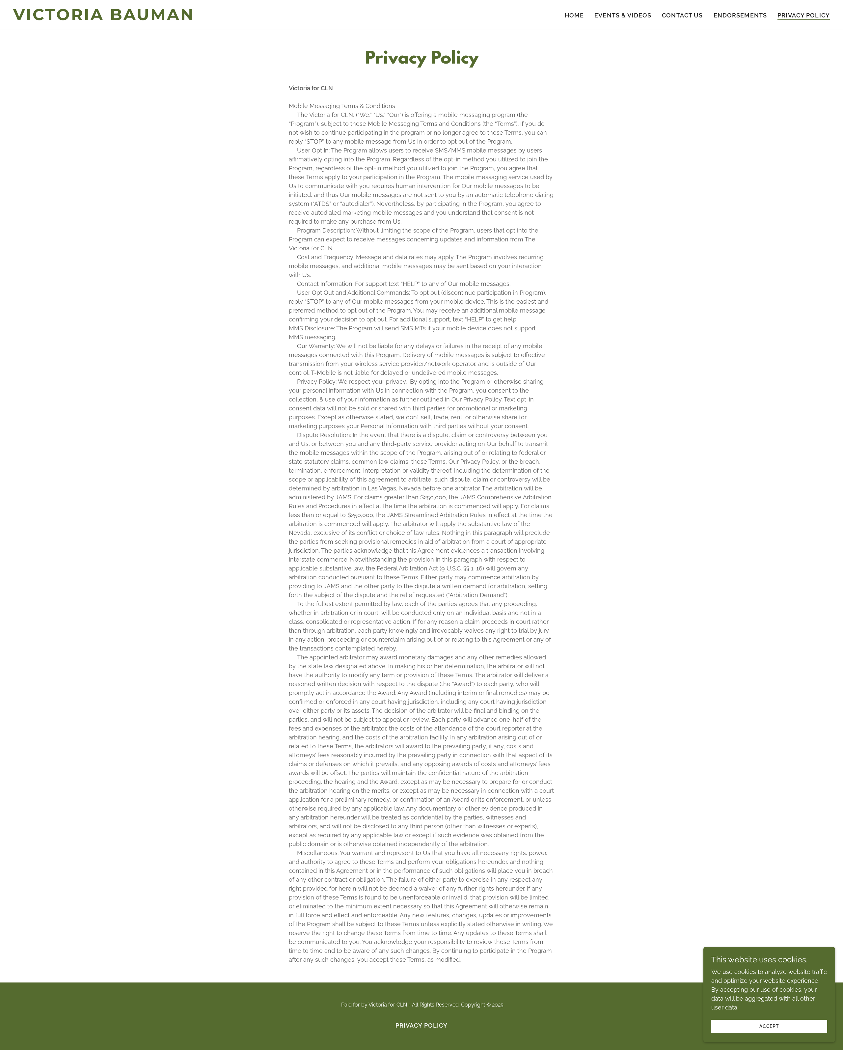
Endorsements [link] (740, 15)
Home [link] (574, 15)
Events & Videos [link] (622, 15)
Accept (769, 1026)
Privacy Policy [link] (803, 15)
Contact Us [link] (682, 15)
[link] (156, 17)
